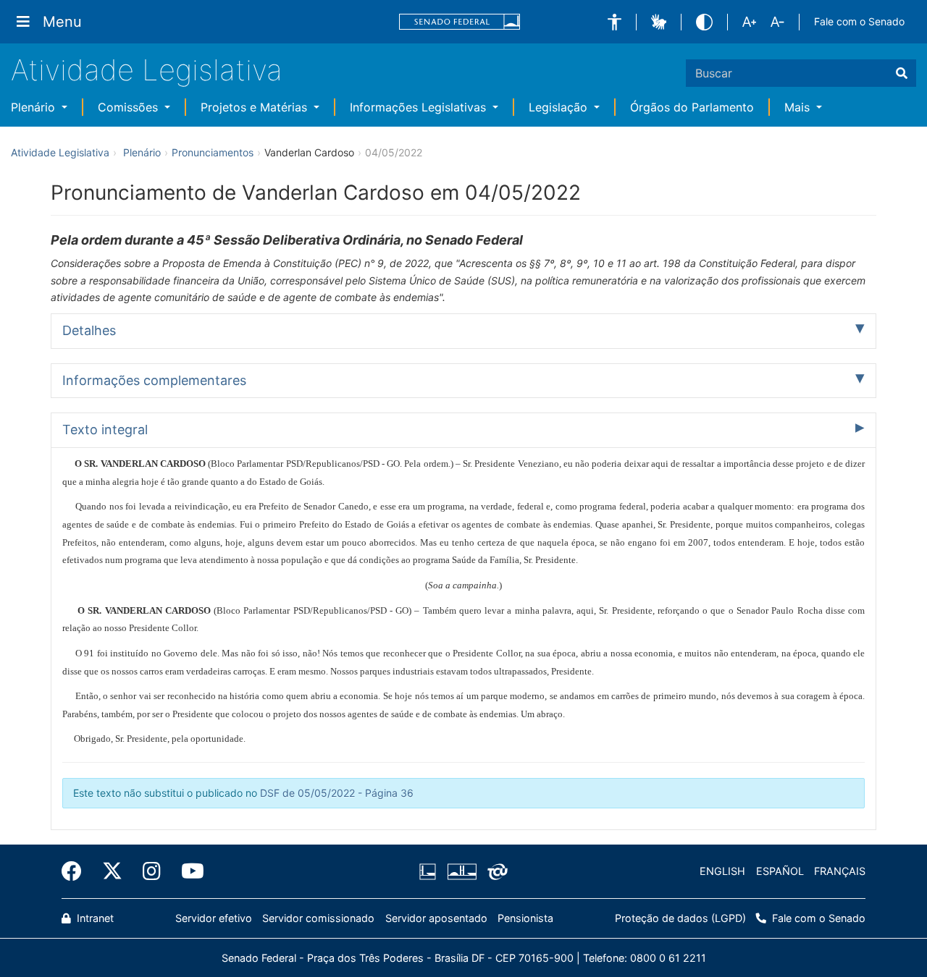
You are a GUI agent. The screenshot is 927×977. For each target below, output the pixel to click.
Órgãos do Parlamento (692, 107)
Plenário (35, 107)
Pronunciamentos (212, 152)
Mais (798, 107)
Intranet (94, 918)
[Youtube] (187, 871)
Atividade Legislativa (146, 70)
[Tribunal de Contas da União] (495, 871)
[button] (614, 22)
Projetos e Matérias (256, 107)
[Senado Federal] (460, 22)
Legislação (560, 107)
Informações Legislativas (420, 107)
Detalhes (89, 330)
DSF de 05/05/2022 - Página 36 (337, 793)
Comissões (130, 107)
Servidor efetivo (213, 918)
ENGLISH (722, 871)
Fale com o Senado (859, 21)
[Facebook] (77, 871)
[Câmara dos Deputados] (430, 871)
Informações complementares (154, 380)
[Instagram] (152, 871)
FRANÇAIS (839, 871)
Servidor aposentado (436, 918)
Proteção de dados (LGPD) (680, 918)
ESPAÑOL (780, 871)
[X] (112, 871)
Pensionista (525, 918)
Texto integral (105, 429)
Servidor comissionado (318, 918)
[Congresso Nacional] (461, 871)
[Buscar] (901, 73)
